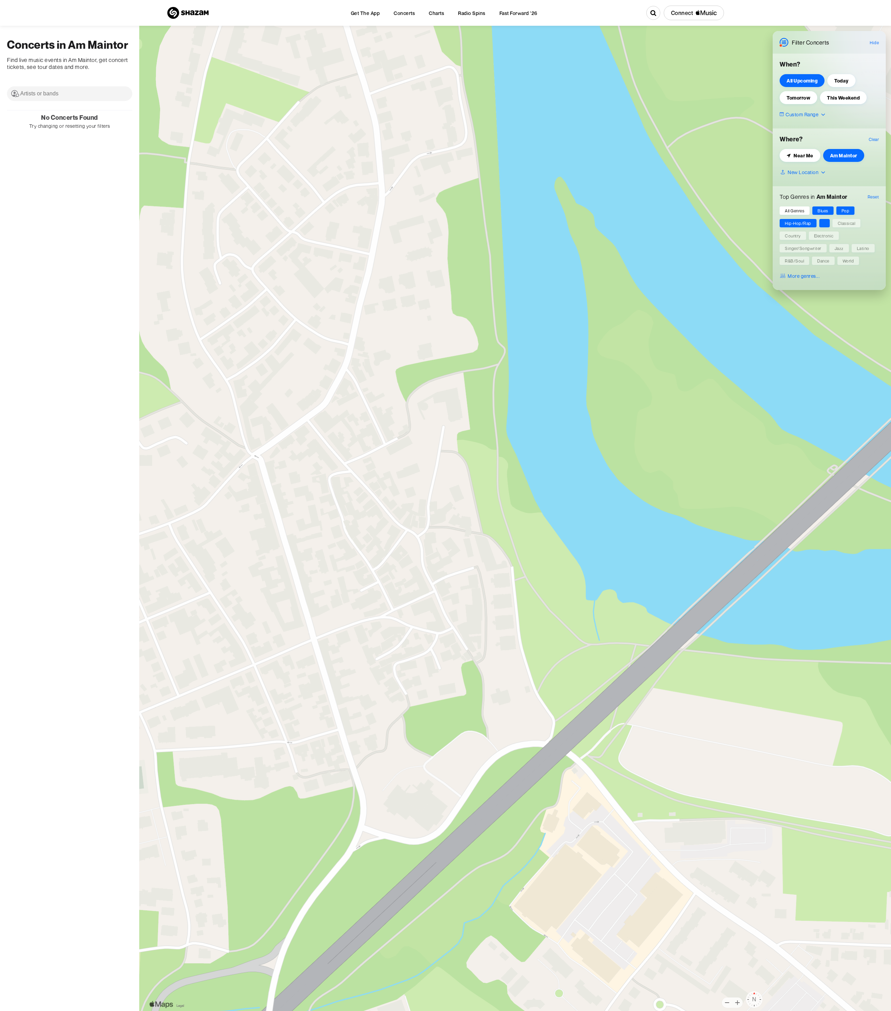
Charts (436, 13)
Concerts (404, 13)
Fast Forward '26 (518, 13)
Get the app (365, 13)
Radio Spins (472, 13)
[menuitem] (365, 13)
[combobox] (69, 94)
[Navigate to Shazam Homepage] (188, 13)
